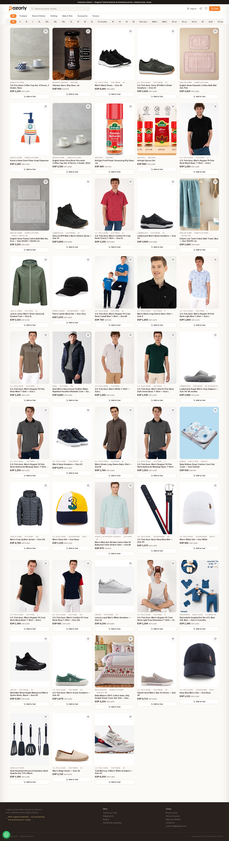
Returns (106, 819)
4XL (63, 22)
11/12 (211, 22)
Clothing (53, 16)
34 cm (184, 22)
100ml (164, 22)
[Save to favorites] (45, 31)
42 (113, 22)
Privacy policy (172, 813)
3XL (55, 22)
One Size (143, 22)
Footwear (23, 16)
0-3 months (102, 22)
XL (39, 22)
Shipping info (108, 816)
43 (120, 22)
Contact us (170, 823)
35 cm (174, 22)
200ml (154, 22)
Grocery (96, 16)
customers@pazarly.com (176, 826)
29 (203, 22)
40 (85, 22)
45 (127, 22)
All (13, 16)
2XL (47, 22)
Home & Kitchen (38, 16)
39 (78, 22)
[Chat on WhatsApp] (6, 834)
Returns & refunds (173, 819)
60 (134, 22)
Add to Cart (31, 97)
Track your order (110, 813)
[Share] (200, 8)
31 (71, 22)
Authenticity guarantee (112, 823)
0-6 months (222, 22)
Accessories (82, 16)
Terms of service (173, 816)
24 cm (194, 22)
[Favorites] (206, 8)
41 (92, 22)
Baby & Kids (67, 16)
